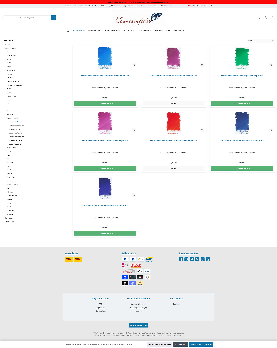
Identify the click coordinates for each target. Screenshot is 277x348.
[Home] (68, 30)
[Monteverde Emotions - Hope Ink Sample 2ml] (242, 58)
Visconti (9, 207)
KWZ (8, 103)
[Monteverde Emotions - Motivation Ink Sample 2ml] (174, 123)
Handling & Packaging (138, 307)
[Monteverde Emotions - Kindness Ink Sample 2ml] (105, 123)
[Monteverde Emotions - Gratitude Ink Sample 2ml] (174, 58)
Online (9, 151)
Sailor (8, 188)
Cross (9, 66)
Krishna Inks (10, 111)
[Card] (132, 277)
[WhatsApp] (208, 259)
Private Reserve (12, 181)
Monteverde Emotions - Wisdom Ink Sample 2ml (105, 205)
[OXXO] (136, 265)
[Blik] (140, 277)
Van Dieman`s (11, 210)
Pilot (8, 166)
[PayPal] (125, 259)
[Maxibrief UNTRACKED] (78, 259)
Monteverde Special (15, 140)
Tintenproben (10, 48)
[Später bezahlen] (133, 259)
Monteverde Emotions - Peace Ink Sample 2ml (242, 140)
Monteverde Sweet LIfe (16, 125)
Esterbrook (10, 78)
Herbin (9, 89)
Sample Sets (9, 222)
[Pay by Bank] (125, 277)
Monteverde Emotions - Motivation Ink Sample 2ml (173, 140)
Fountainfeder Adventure (138, 298)
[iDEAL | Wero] (140, 283)
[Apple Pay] (140, 271)
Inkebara (9, 92)
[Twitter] (191, 259)
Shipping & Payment (139, 304)
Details (174, 103)
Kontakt (176, 304)
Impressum (100, 307)
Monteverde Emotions (16, 122)
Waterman (10, 214)
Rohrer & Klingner (12, 184)
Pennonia (10, 162)
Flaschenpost (176, 298)
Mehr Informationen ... (128, 344)
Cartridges (9, 218)
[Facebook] (181, 259)
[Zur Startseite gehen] (138, 17)
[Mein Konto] (265, 17)
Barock (9, 52)
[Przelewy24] (128, 271)
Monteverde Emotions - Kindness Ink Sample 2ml (105, 140)
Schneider (10, 192)
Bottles (7, 44)
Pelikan (9, 159)
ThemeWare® (177, 335)
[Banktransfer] (147, 271)
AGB (100, 304)
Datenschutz (101, 311)
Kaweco (9, 100)
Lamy (8, 107)
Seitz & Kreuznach (12, 196)
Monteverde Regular (15, 133)
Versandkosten (133, 333)
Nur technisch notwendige (159, 344)
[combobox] (26, 17)
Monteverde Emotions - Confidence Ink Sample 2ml (105, 76)
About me (138, 311)
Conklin (9, 63)
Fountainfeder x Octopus (15, 85)
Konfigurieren (181, 344)
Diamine (9, 74)
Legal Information (100, 298)
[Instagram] (186, 259)
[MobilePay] (132, 283)
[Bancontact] (149, 259)
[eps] (126, 265)
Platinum (9, 173)
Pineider (9, 170)
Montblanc (10, 114)
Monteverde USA (12, 118)
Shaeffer (9, 199)
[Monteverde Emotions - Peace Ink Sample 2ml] (242, 123)
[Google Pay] (141, 259)
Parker (9, 155)
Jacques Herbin (12, 96)
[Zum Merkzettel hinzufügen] (134, 65)
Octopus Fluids (11, 148)
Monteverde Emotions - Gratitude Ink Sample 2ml (174, 76)
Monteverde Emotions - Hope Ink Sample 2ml (242, 76)
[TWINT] (125, 283)
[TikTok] (202, 259)
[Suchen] (53, 17)
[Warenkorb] (272, 17)
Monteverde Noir (14, 129)
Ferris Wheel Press (13, 81)
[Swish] (147, 277)
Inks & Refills (9, 40)
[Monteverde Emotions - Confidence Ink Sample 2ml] (105, 58)
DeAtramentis (11, 70)
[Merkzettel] (259, 17)
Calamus (9, 59)
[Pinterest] (197, 259)
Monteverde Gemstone (16, 137)
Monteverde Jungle (15, 144)
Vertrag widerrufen (138, 325)
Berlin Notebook (12, 55)
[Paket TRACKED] (69, 259)
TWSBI (9, 203)
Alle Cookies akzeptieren (201, 344)
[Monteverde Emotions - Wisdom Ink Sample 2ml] (105, 188)
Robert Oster (11, 177)
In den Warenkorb (105, 103)
